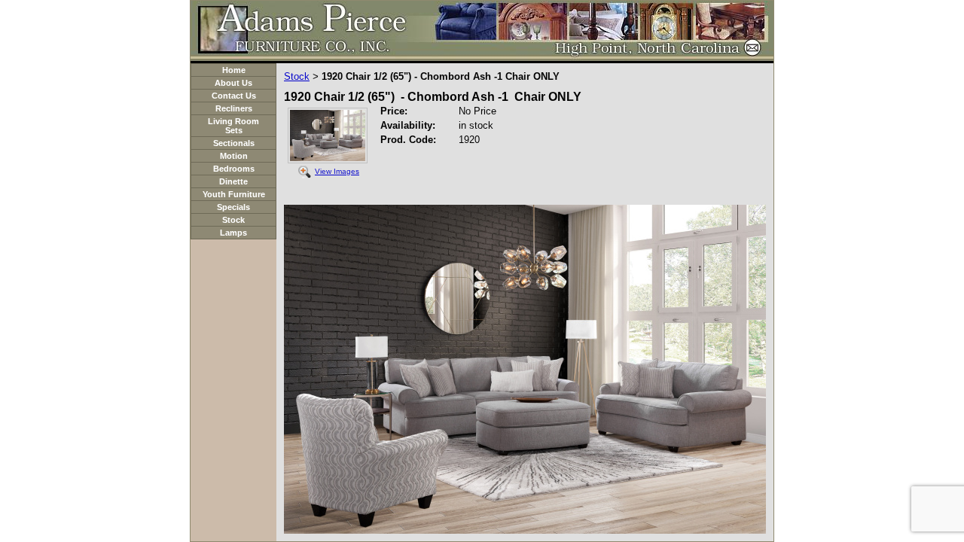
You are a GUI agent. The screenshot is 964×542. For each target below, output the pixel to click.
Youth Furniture (234, 194)
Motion (234, 155)
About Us (233, 82)
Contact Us (234, 95)
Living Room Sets (233, 126)
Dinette (233, 181)
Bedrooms (234, 168)
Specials (233, 207)
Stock (233, 219)
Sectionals (234, 143)
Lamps (233, 232)
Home (234, 70)
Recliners (233, 108)
